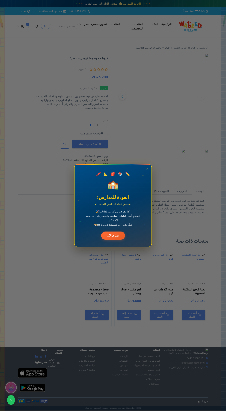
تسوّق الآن (113, 235)
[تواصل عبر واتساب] (11, 400)
